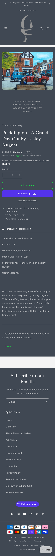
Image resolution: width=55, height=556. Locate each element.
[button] (6, 28)
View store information (17, 219)
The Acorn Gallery (26, 537)
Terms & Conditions (16, 479)
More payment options (27, 200)
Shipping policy (37, 545)
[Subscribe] (46, 401)
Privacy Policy (13, 473)
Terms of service (21, 545)
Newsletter (11, 466)
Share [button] (8, 346)
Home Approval (14, 453)
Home (18, 101)
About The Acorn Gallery (18, 433)
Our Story (11, 426)
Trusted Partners (14, 492)
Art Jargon (11, 440)
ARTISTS (27, 101)
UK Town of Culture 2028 (19, 486)
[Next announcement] (49, 4)
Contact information (29, 550)
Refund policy (25, 541)
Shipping (18, 156)
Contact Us (11, 446)
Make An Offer (13, 459)
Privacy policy (40, 541)
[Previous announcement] (5, 4)
